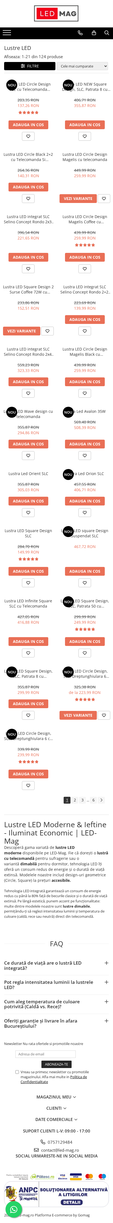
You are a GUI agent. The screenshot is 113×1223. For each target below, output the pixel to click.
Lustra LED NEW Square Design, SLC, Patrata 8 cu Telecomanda (85, 86)
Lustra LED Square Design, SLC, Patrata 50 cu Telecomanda (85, 603)
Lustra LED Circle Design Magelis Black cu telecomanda (85, 351)
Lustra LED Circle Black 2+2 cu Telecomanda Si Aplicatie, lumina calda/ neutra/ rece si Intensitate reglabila (28, 157)
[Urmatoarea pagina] (101, 800)
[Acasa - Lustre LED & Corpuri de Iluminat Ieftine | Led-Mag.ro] (56, 13)
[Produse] (7, 34)
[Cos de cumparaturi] (94, 32)
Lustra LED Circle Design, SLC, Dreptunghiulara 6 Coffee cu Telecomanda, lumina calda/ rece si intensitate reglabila (85, 673)
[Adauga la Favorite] (28, 136)
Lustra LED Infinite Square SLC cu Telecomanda (28, 603)
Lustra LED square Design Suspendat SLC (84, 533)
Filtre (32, 66)
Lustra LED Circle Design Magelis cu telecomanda (85, 157)
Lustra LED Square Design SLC (28, 533)
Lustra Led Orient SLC (28, 473)
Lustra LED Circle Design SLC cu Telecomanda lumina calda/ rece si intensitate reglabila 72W (28, 86)
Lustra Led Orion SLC (85, 473)
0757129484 (59, 1142)
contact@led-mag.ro (59, 1150)
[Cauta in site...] (107, 32)
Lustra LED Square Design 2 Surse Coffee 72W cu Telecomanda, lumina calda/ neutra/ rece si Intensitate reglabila (28, 289)
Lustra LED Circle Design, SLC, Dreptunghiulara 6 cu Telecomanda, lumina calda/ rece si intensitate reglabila (28, 736)
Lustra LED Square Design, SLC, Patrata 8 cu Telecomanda (28, 673)
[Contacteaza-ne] (80, 32)
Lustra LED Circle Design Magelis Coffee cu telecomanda (85, 219)
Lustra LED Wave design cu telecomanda (28, 414)
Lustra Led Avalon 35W (85, 411)
